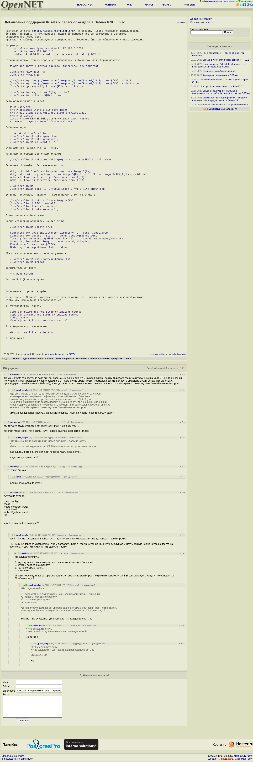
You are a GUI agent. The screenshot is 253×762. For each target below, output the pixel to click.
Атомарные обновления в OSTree (220, 75)
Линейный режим (155, 368)
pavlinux (14, 492)
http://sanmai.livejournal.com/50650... (59, 354)
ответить (41, 374)
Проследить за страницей (17, 758)
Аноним (14, 374)
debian (162, 354)
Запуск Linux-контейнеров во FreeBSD (222, 86)
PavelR (19, 477)
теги (193, 4)
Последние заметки (219, 46)
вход (220, 1)
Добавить (214, 758)
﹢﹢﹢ (49, 374)
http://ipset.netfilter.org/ (54, 30)
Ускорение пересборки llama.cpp (219, 71)
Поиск (186, 4)
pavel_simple (22, 390)
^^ (52, 390)
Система (48, 358)
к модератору (71, 374)
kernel (168, 354)
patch (184, 354)
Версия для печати (201, 22)
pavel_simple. (22, 438)
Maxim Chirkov (243, 756)
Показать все (171, 368)
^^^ (56, 390)
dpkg (174, 354)
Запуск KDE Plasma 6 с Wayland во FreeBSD (226, 104)
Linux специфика (64, 358)
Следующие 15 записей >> (223, 109)
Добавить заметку (201, 18)
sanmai (27, 354)
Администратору (32, 358)
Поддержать (228, 758)
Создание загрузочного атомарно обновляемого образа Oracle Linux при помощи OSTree (221, 92)
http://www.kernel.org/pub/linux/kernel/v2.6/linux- (72, 80)
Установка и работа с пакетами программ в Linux (103, 358)
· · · (56, 374)
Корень (17, 358)
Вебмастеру (244, 758)
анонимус (14, 466)
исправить (182, 22)
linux (156, 354)
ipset (179, 354)
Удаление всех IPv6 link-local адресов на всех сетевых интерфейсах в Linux (218, 65)
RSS (182, 368)
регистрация (229, 1)
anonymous (15, 422)
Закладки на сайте (13, 756)
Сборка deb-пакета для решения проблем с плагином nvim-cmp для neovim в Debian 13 (219, 99)
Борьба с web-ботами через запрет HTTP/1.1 (226, 60)
